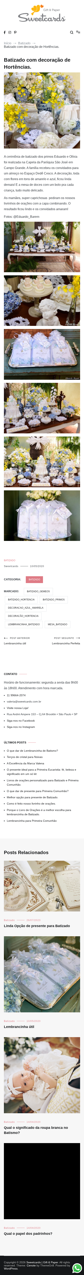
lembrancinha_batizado (24, 624)
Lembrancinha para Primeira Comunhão (32, 820)
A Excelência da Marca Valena (25, 763)
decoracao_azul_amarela (25, 607)
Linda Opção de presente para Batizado (37, 926)
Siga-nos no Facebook (21, 720)
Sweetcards (11, 566)
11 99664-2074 (16, 695)
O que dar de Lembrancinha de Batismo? (32, 750)
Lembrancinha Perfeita (66, 641)
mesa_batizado (57, 624)
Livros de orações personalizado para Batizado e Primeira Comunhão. (43, 782)
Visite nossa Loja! (18, 708)
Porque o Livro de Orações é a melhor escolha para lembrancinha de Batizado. (39, 812)
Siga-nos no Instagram (21, 726)
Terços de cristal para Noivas (25, 756)
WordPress (11, 1268)
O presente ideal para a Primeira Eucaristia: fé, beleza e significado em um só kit (41, 771)
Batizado (9, 560)
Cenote (31, 1265)
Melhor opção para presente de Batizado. (32, 797)
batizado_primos (54, 599)
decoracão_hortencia (23, 616)
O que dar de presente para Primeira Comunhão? (38, 791)
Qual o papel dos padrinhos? (28, 1234)
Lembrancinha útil (17, 641)
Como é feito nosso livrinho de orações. (31, 803)
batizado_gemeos (38, 591)
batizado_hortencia (21, 599)
